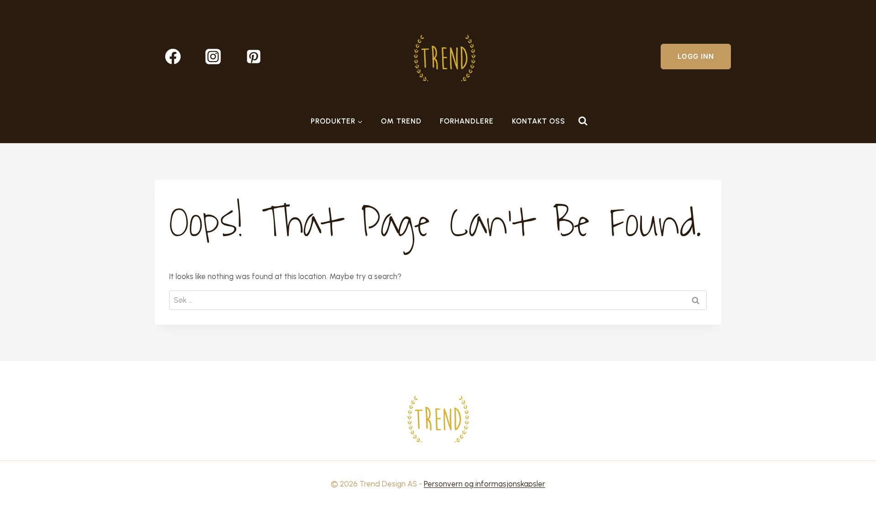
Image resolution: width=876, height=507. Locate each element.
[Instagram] (213, 56)
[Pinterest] (253, 56)
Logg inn (696, 56)
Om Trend (401, 121)
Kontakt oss (538, 121)
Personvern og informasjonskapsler (484, 483)
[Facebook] (172, 56)
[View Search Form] (582, 121)
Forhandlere (467, 121)
